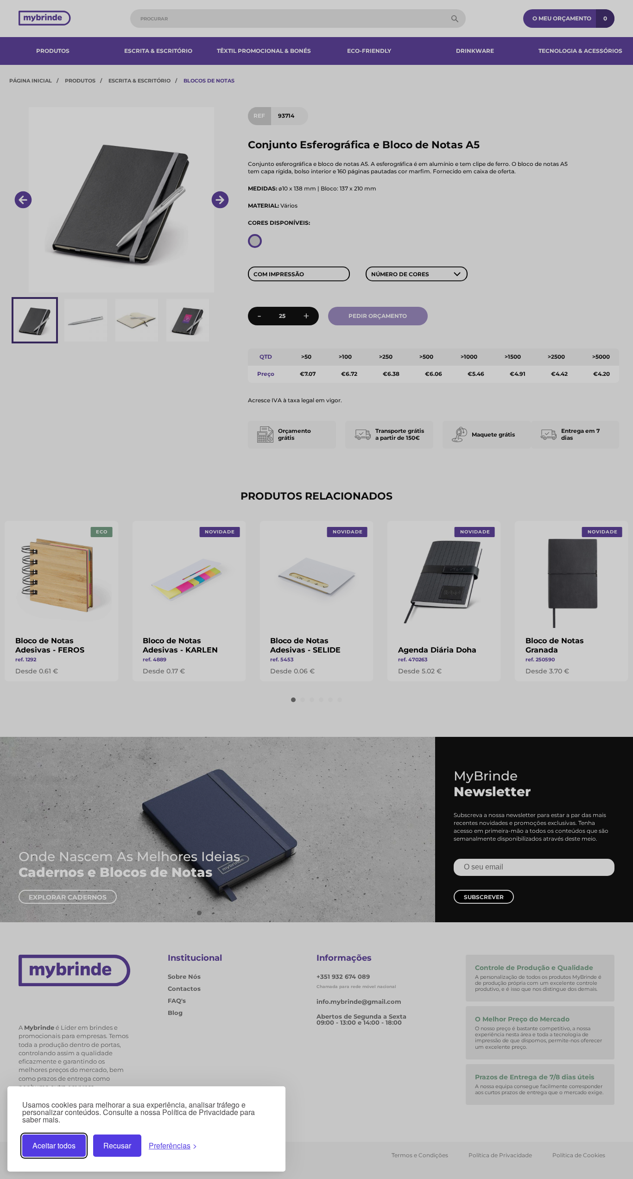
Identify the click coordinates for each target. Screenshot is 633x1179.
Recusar (117, 1145)
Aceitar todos (54, 1145)
